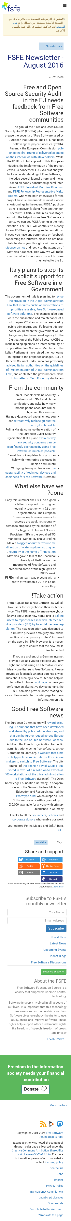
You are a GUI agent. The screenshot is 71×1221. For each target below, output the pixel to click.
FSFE (60, 830)
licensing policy (54, 1162)
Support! (53, 879)
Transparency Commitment (46, 1191)
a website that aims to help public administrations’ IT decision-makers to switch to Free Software (35, 757)
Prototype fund (26, 796)
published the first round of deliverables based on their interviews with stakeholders (35, 153)
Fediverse (53, 859)
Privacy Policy (54, 1185)
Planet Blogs (58, 956)
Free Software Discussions (48, 962)
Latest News (58, 943)
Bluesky (30, 859)
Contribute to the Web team (46, 1209)
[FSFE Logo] (11, 7)
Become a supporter (53, 971)
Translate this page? (50, 1215)
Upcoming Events (54, 949)
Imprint (58, 1179)
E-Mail (30, 872)
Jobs (60, 1174)
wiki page (41, 682)
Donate (32, 1089)
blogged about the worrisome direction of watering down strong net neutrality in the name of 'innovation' (31, 547)
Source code (55, 1203)
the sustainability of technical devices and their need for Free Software (30, 473)
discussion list (15, 247)
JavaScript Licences (51, 1197)
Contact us (56, 1168)
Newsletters (58, 937)
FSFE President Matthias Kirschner (41, 187)
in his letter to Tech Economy (30, 378)
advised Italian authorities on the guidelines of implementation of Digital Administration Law (35, 370)
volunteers (39, 815)
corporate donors (23, 819)
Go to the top (58, 1105)
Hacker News (52, 866)
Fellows (53, 815)
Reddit (30, 866)
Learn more (55, 1039)
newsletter (41, 842)
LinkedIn (53, 872)
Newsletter (53, 46)
